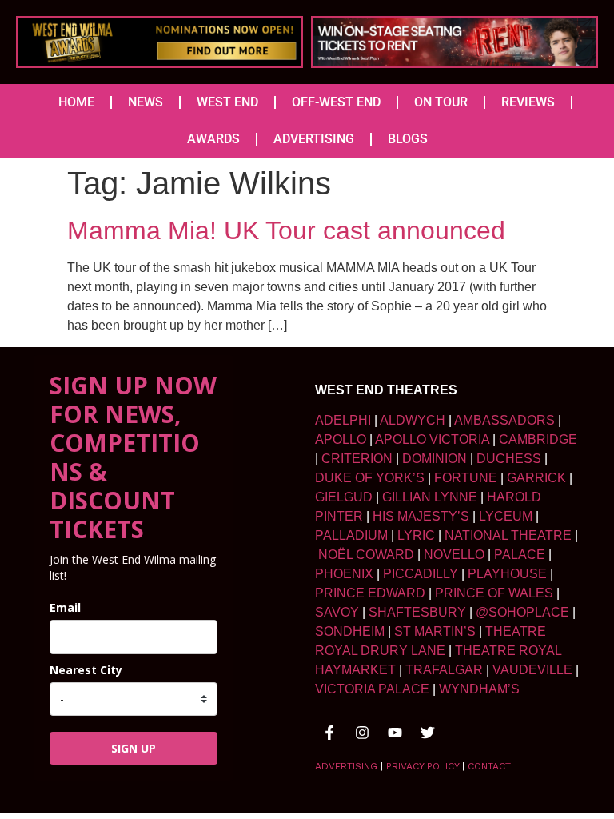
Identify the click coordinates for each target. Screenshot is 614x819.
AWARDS (213, 138)
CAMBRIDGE (538, 439)
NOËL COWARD (366, 554)
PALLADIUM (351, 535)
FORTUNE (465, 478)
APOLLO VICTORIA (432, 439)
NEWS (145, 102)
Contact (489, 766)
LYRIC (416, 535)
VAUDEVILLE (532, 670)
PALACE (519, 554)
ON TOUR (441, 102)
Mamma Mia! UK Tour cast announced (286, 230)
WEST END (227, 102)
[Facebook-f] (329, 732)
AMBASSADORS (504, 420)
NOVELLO (454, 554)
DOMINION (434, 458)
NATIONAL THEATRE (508, 535)
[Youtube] (395, 732)
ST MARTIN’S (435, 631)
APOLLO (340, 439)
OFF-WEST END (336, 102)
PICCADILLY (420, 574)
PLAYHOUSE (507, 574)
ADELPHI (343, 420)
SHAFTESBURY (417, 612)
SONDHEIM (350, 631)
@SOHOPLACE (522, 612)
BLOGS (408, 138)
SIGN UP (133, 748)
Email (65, 607)
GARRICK (536, 478)
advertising (346, 766)
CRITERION (357, 458)
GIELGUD (344, 497)
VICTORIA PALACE (372, 689)
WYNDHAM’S (479, 689)
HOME (76, 102)
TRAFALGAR (444, 670)
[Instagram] (362, 732)
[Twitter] (427, 732)
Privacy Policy (422, 766)
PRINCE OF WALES (494, 593)
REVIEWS (528, 102)
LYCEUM (505, 516)
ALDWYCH (412, 420)
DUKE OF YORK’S (370, 478)
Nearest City (86, 669)
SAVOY (337, 612)
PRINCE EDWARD (370, 593)
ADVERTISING (313, 138)
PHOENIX (344, 574)
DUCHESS (508, 458)
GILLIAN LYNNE (429, 497)
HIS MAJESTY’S (421, 516)
